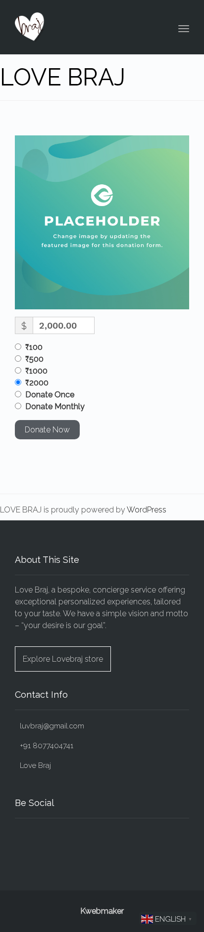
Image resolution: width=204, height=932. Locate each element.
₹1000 (36, 371)
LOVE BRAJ (62, 77)
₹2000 (37, 382)
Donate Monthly (55, 406)
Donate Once (49, 394)
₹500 (34, 359)
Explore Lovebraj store (63, 659)
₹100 (34, 347)
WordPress (146, 509)
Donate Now (47, 429)
